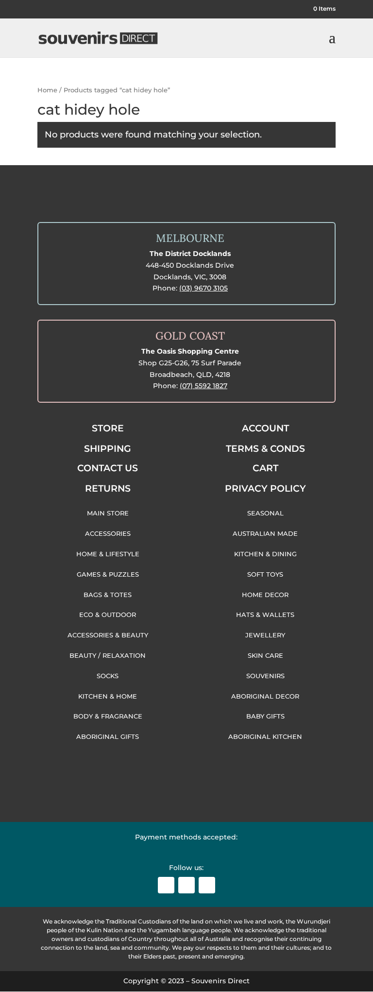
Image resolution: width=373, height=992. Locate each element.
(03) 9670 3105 (203, 288)
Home (47, 90)
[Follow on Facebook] (166, 885)
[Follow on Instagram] (186, 885)
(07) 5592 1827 (203, 385)
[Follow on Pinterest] (207, 885)
